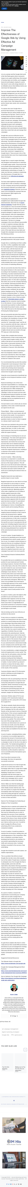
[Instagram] (13, 1016)
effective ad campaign (17, 176)
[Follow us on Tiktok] (16, 1184)
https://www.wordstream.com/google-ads (13, 963)
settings (16, 5)
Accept (4, 8)
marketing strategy (9, 189)
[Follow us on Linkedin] (10, 1184)
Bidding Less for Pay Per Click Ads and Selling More (20, 1068)
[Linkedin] (15, 1016)
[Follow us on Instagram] (12, 1184)
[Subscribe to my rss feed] (14, 1184)
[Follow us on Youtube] (21, 1184)
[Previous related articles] (21, 1049)
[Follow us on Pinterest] (18, 1184)
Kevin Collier (6, 52)
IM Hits (22, 1178)
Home (2, 22)
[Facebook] (11, 1016)
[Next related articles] (25, 1049)
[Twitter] (17, 1016)
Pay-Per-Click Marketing (5, 1067)
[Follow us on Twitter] (8, 1184)
